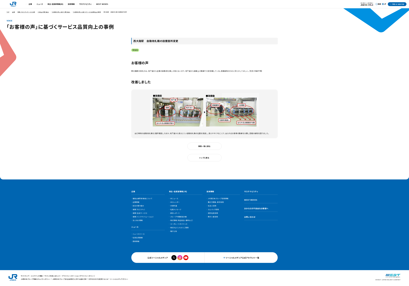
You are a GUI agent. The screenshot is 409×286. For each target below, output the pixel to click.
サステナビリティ (85, 4)
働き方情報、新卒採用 (216, 202)
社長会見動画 (138, 237)
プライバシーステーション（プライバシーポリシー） (78, 276)
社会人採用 (212, 206)
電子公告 (173, 231)
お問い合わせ (249, 217)
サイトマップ (25, 276)
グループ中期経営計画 (178, 217)
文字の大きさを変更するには (98, 279)
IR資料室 (173, 206)
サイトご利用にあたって (52, 276)
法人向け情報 (138, 220)
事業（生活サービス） (140, 213)
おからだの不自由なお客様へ (256, 208)
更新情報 (136, 241)
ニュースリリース (138, 234)
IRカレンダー (175, 202)
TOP (8, 12)
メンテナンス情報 (37, 276)
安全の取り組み (138, 206)
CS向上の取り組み (43, 12)
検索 (379, 4)
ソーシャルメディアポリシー (119, 279)
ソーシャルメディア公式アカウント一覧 (242, 257)
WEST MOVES (102, 4)
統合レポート (175, 213)
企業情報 (136, 202)
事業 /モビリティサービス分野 (26, 12)
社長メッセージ (175, 209)
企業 (30, 4)
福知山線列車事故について (142, 198)
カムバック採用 (213, 209)
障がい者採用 (213, 217)
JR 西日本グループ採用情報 (218, 198)
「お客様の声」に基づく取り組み (61, 12)
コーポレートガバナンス (178, 224)
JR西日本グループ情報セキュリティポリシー (35, 279)
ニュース (40, 4)
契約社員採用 (213, 213)
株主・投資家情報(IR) (55, 4)
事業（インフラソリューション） (143, 217)
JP (384, 4)
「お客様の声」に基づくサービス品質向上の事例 (87, 12)
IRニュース (174, 198)
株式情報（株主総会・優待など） (181, 220)
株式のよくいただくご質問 (179, 227)
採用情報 (71, 4)
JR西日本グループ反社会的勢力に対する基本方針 (69, 279)
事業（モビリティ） (139, 209)
